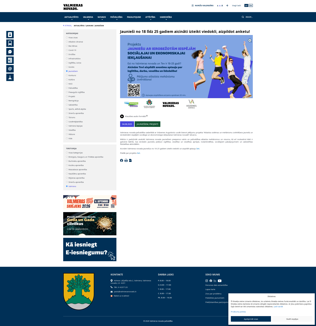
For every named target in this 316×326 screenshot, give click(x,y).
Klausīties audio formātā (135, 116)
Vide (70, 138)
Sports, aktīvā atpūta (77, 109)
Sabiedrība (166, 17)
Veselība (72, 130)
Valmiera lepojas (76, 126)
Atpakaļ (68, 25)
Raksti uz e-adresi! (121, 295)
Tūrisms (72, 117)
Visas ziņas (73, 37)
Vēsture (72, 134)
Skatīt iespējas (292, 319)
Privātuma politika (238, 312)
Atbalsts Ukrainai (76, 41)
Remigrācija (74, 100)
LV (246, 5)
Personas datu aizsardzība (216, 285)
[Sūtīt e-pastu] (112, 291)
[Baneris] (89, 201)
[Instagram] (207, 280)
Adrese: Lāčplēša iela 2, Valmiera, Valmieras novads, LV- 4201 (131, 281)
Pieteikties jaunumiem (214, 298)
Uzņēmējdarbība (76, 121)
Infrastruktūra (74, 58)
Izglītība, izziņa (75, 62)
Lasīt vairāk (278, 306)
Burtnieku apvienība (77, 161)
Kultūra (72, 79)
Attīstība (150, 17)
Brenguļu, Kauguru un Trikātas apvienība (86, 157)
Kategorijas (72, 33)
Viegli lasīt (236, 5)
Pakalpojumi (134, 17)
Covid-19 (72, 50)
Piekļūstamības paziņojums (217, 302)
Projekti (72, 96)
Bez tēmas (73, 46)
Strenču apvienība (76, 113)
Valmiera (88, 17)
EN (250, 5)
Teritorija (71, 148)
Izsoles (71, 67)
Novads (102, 17)
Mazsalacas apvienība (78, 169)
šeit (197, 148)
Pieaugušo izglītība (77, 92)
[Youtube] (220, 280)
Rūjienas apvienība (76, 178)
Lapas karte (210, 289)
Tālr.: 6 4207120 (121, 287)
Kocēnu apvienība (76, 165)
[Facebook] (122, 161)
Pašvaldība (116, 17)
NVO (70, 83)
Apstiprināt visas (251, 319)
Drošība (72, 54)
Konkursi (72, 75)
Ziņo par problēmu (213, 293)
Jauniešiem (73, 71)
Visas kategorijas (76, 152)
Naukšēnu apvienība (77, 173)
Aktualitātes (71, 17)
